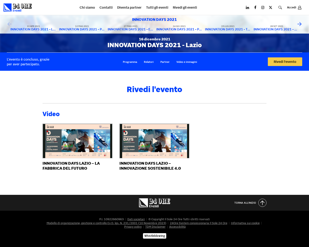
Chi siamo (87, 8)
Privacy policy (133, 227)
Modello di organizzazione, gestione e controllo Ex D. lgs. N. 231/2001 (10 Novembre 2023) (106, 223)
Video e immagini (186, 61)
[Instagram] (263, 7)
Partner (165, 61)
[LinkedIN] (247, 7)
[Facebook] (255, 7)
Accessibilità (177, 227)
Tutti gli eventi (157, 8)
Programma (130, 61)
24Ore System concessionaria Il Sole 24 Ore (198, 223)
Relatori (149, 61)
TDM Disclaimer (155, 227)
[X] (270, 7)
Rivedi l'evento (285, 61)
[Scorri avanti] (299, 24)
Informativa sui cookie (245, 223)
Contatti (106, 8)
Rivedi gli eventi (185, 8)
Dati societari (136, 219)
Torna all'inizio (245, 202)
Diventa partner (129, 8)
